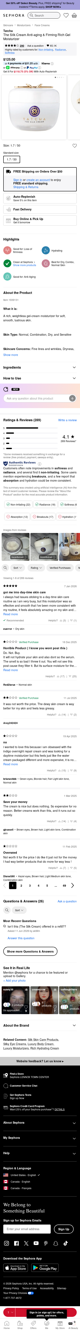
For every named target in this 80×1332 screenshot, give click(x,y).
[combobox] (43, 15)
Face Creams (42, 25)
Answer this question (21, 938)
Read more (10, 614)
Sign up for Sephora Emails (22, 1220)
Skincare (8, 25)
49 (64, 885)
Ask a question (35, 45)
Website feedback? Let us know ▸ (40, 1061)
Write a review (67, 420)
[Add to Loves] (74, 145)
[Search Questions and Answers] (7, 910)
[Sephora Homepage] (13, 15)
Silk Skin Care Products (43, 1039)
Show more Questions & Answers (30, 951)
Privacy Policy (11, 1288)
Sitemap (61, 1288)
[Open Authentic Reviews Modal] (39, 464)
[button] (52, 64)
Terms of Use (29, 1288)
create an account (38, 180)
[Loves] (66, 15)
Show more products (24, 265)
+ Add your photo (14, 980)
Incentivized (17, 557)
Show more (10, 355)
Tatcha (8, 31)
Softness (10, 52)
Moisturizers (24, 25)
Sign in (17, 180)
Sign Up (63, 1229)
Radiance (60, 49)
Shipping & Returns (25, 187)
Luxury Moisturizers (16, 1048)
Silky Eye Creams (14, 1044)
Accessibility (47, 1288)
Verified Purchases (60, 567)
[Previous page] (4, 885)
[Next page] (72, 885)
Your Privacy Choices (15, 1293)
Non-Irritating (46, 49)
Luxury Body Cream (41, 1044)
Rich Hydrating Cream (44, 1048)
